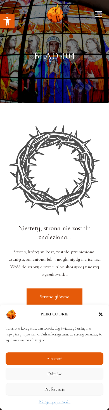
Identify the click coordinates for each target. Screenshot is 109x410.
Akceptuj (54, 358)
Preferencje (54, 389)
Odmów (54, 373)
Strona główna (55, 296)
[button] (7, 21)
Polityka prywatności (54, 402)
